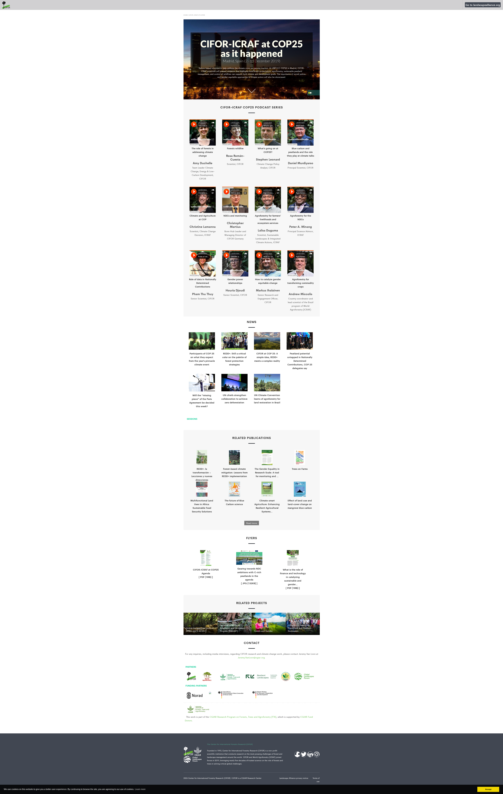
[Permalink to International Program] (195, 694)
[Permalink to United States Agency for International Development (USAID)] (210, 692)
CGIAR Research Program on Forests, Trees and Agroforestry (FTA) (243, 716)
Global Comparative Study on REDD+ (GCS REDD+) (200, 629)
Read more (251, 523)
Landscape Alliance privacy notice (294, 778)
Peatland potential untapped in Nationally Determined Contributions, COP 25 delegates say (299, 361)
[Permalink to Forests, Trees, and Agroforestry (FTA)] (230, 676)
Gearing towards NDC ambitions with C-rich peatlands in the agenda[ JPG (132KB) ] (249, 576)
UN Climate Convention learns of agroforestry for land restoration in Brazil (267, 398)
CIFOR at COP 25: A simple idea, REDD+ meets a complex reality (267, 357)
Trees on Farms (300, 468)
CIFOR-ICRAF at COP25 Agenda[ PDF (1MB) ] (206, 573)
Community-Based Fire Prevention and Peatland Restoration (299, 628)
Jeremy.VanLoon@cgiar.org (251, 657)
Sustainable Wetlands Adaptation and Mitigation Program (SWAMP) (232, 628)
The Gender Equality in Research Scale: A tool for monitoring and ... (267, 472)
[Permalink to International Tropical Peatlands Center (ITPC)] (285, 676)
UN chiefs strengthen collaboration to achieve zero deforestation (234, 398)
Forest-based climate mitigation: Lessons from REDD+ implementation (234, 472)
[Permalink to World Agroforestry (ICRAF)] (207, 676)
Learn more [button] (140, 789)
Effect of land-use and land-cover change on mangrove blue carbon (300, 504)
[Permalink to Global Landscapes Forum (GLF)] (304, 675)
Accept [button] (488, 789)
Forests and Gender (263, 630)
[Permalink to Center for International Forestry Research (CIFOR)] (191, 675)
